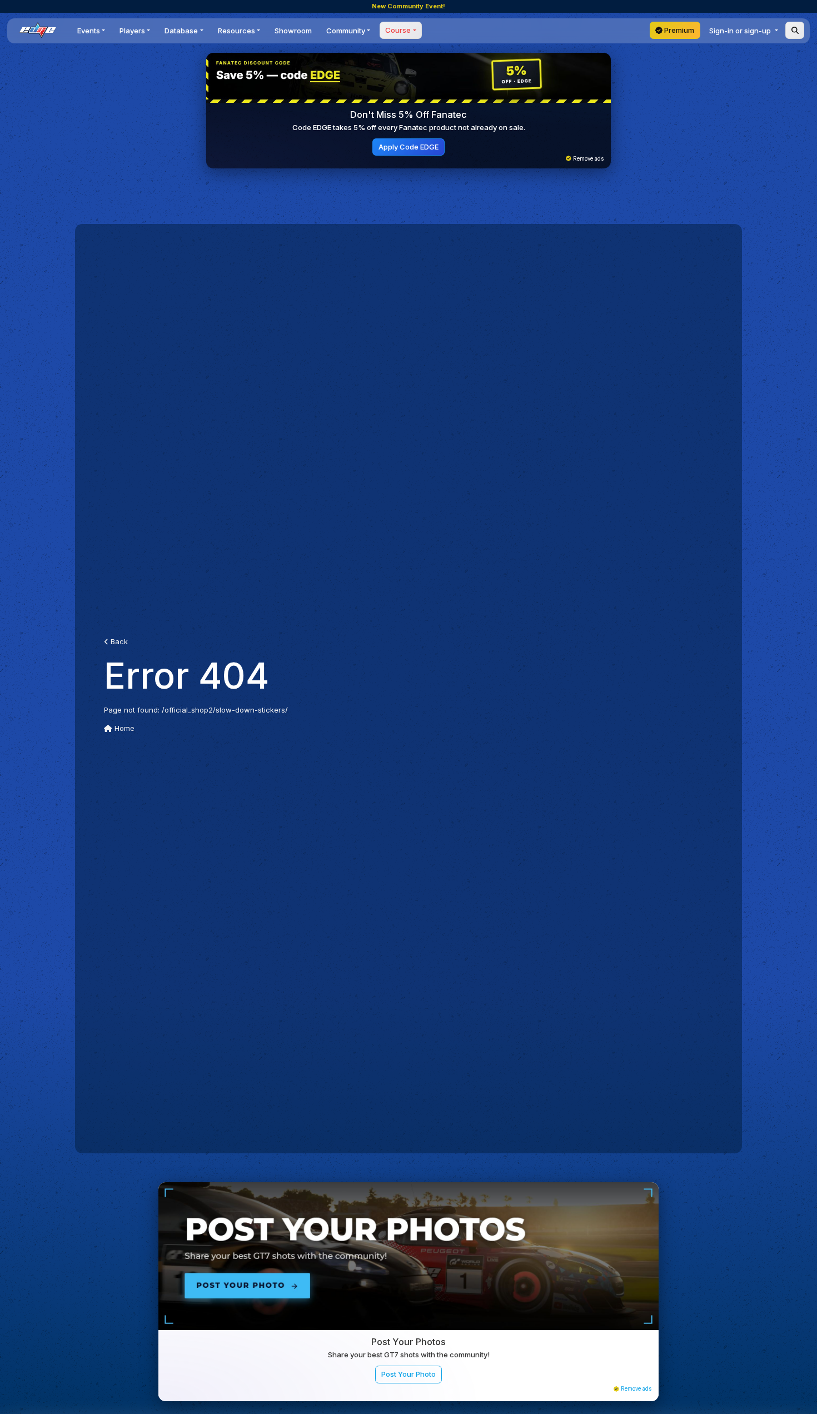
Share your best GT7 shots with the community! (409, 1354)
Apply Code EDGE (408, 146)
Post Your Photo (408, 1374)
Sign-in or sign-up (741, 30)
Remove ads (587, 159)
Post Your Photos (408, 1341)
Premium (678, 30)
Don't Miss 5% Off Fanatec (408, 114)
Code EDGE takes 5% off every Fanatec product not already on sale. (408, 127)
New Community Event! (408, 6)
